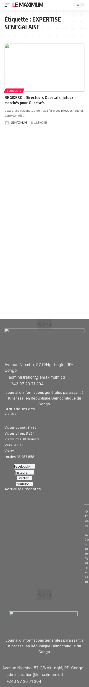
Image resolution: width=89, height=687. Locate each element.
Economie (14, 90)
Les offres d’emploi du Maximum (34, 508)
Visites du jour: (16, 427)
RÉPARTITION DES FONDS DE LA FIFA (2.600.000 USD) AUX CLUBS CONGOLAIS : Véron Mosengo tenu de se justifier (45, 544)
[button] (44, 324)
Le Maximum (27, 4)
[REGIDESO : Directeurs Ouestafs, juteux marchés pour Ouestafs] (44, 68)
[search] (69, 4)
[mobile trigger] (8, 5)
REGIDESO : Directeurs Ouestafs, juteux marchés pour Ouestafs (39, 100)
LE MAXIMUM (19, 122)
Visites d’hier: (15, 433)
